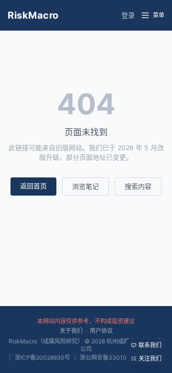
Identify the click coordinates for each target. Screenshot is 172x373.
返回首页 (33, 186)
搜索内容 (138, 186)
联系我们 (150, 345)
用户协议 (101, 330)
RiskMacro (33, 15)
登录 (128, 15)
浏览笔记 (85, 186)
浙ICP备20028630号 (42, 357)
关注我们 (150, 358)
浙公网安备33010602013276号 (121, 357)
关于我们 (71, 330)
